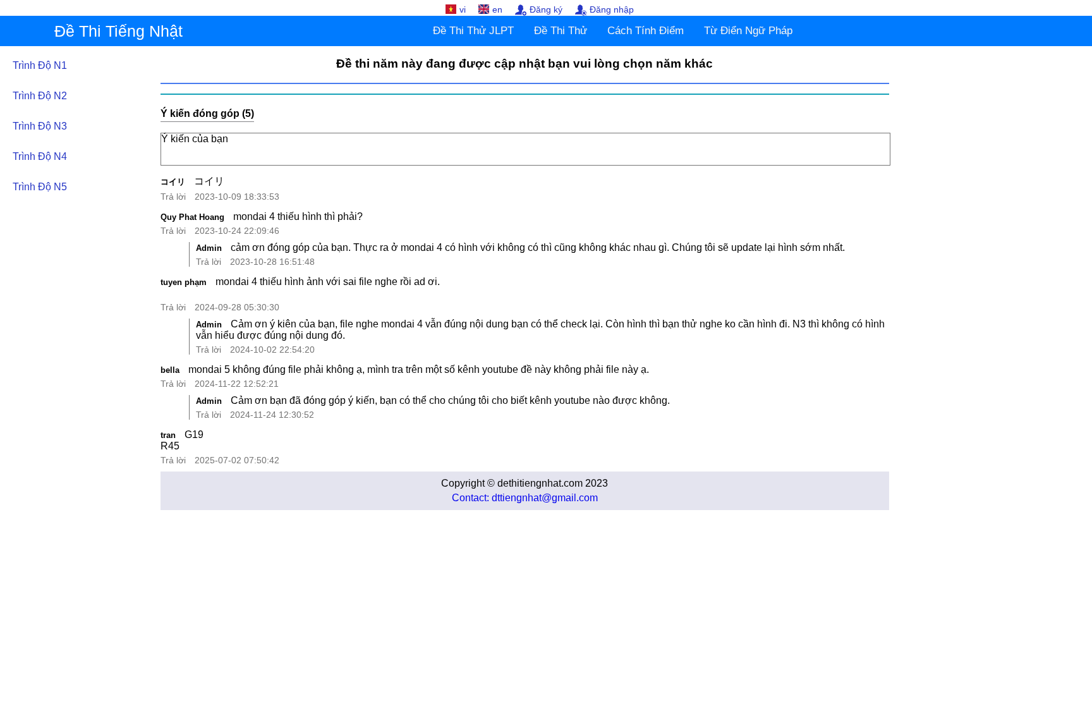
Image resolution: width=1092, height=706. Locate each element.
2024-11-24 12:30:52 (272, 415)
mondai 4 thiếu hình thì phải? (298, 216)
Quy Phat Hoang (192, 217)
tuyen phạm (184, 282)
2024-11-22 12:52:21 (237, 384)
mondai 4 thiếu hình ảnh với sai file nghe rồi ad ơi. (327, 281)
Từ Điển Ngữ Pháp (748, 31)
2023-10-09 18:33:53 (237, 197)
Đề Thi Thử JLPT (473, 31)
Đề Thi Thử (560, 31)
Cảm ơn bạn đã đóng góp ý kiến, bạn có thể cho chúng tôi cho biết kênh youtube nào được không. (450, 400)
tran (168, 435)
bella (170, 370)
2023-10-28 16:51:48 (272, 262)
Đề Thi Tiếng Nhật (118, 31)
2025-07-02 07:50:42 (237, 460)
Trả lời (173, 197)
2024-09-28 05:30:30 (237, 307)
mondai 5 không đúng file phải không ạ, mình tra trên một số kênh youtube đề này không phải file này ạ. (418, 369)
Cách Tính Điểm (645, 31)
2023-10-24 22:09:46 (237, 231)
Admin (209, 248)
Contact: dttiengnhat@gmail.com (525, 497)
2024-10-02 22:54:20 (272, 349)
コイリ (173, 181)
